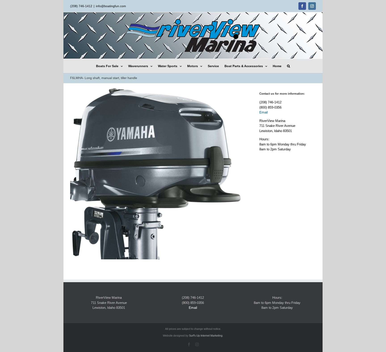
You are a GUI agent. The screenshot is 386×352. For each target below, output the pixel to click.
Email (263, 112)
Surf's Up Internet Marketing (205, 335)
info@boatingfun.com (111, 6)
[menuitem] (112, 66)
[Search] (288, 66)
